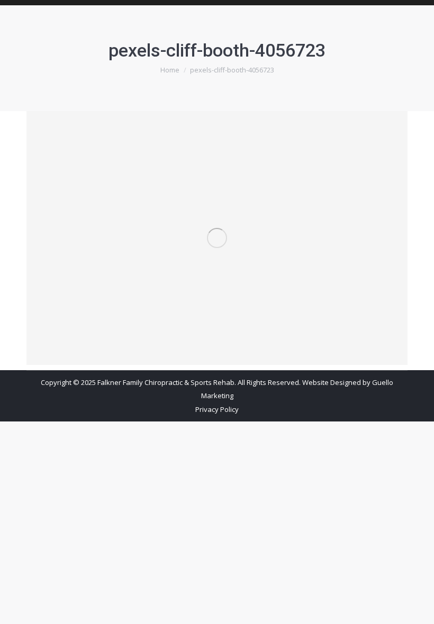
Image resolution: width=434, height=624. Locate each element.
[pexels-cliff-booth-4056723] (217, 238)
